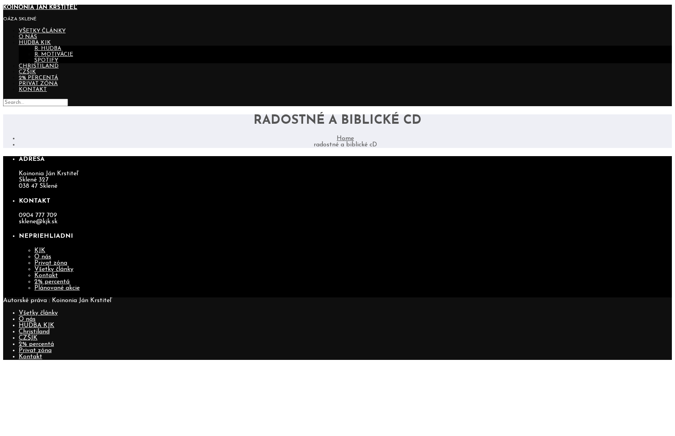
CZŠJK (27, 72)
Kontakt (33, 90)
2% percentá (38, 78)
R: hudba (47, 49)
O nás (28, 37)
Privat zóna (38, 84)
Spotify (46, 60)
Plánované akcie (57, 288)
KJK (39, 250)
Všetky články (42, 31)
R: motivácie (53, 54)
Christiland (39, 66)
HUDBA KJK (35, 43)
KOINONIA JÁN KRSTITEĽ (40, 8)
